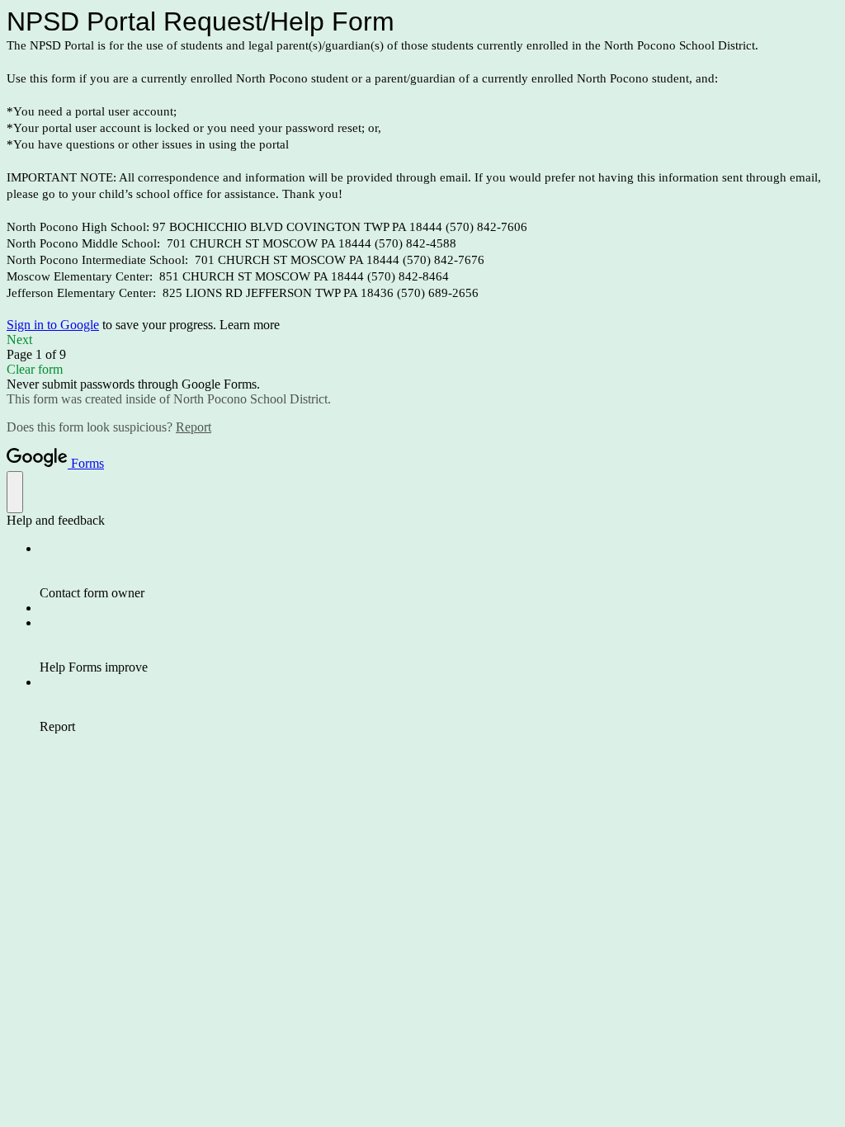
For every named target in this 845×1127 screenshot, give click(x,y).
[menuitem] (439, 571)
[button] (422, 339)
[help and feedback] (15, 492)
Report (193, 427)
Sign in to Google (53, 325)
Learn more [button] (250, 325)
